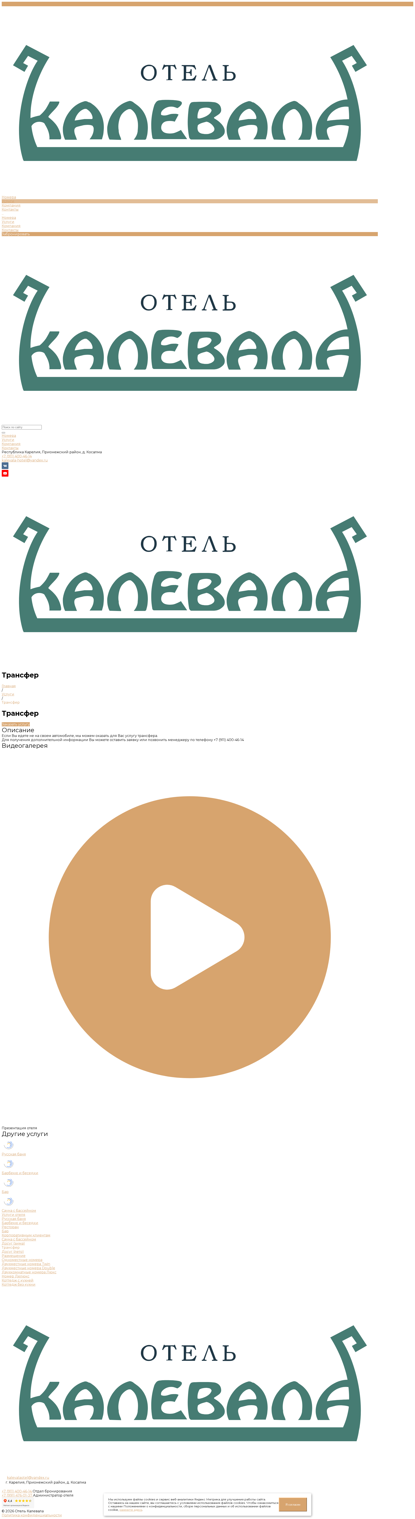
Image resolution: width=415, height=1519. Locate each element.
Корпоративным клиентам (26, 1235)
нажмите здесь (131, 1509)
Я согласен (293, 1504)
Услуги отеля (13, 1215)
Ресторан (10, 1227)
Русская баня (14, 1154)
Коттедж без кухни (18, 1284)
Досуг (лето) (13, 1252)
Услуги (8, 222)
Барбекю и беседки (20, 1173)
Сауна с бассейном (19, 1211)
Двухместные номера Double (28, 1268)
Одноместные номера (22, 1260)
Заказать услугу (16, 724)
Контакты (10, 230)
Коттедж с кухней (18, 1280)
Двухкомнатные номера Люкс (29, 1272)
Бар (5, 1192)
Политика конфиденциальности (32, 1515)
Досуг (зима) (13, 1243)
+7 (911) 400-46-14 (17, 456)
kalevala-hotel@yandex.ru (25, 460)
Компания (11, 226)
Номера (9, 218)
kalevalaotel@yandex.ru (28, 1478)
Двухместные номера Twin (26, 1264)
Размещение (14, 1256)
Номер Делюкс (15, 1276)
